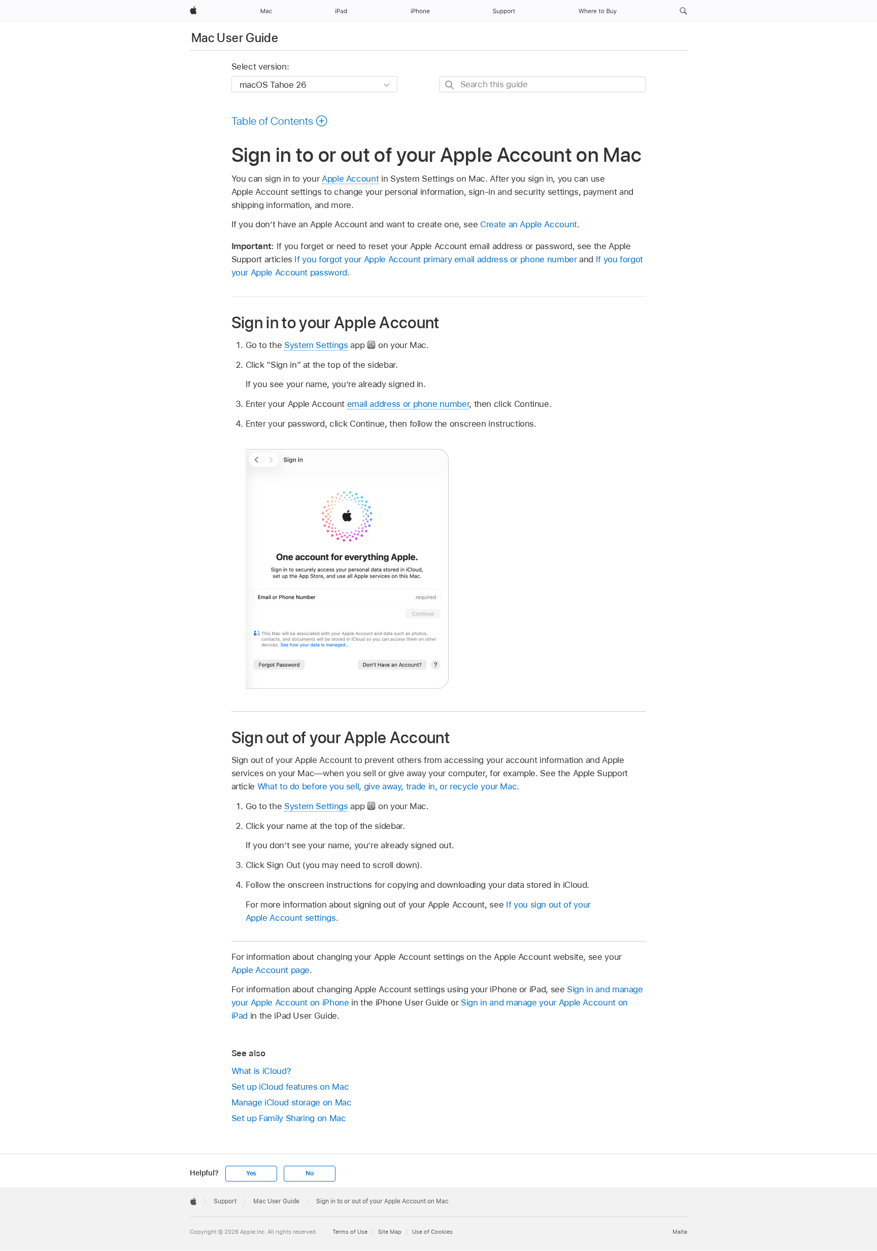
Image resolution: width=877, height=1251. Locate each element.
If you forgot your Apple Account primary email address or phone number (435, 259)
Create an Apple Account (528, 224)
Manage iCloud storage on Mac (291, 1102)
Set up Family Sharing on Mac (288, 1118)
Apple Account (350, 178)
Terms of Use (349, 1231)
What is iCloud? (261, 1071)
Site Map (389, 1231)
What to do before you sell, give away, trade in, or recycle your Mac (387, 786)
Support (225, 1201)
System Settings (316, 345)
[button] (683, 11)
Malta (679, 1231)
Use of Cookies (432, 1231)
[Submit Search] (450, 85)
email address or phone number (408, 404)
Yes (251, 1173)
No (310, 1173)
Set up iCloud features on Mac (290, 1087)
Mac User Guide (234, 37)
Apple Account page (270, 970)
